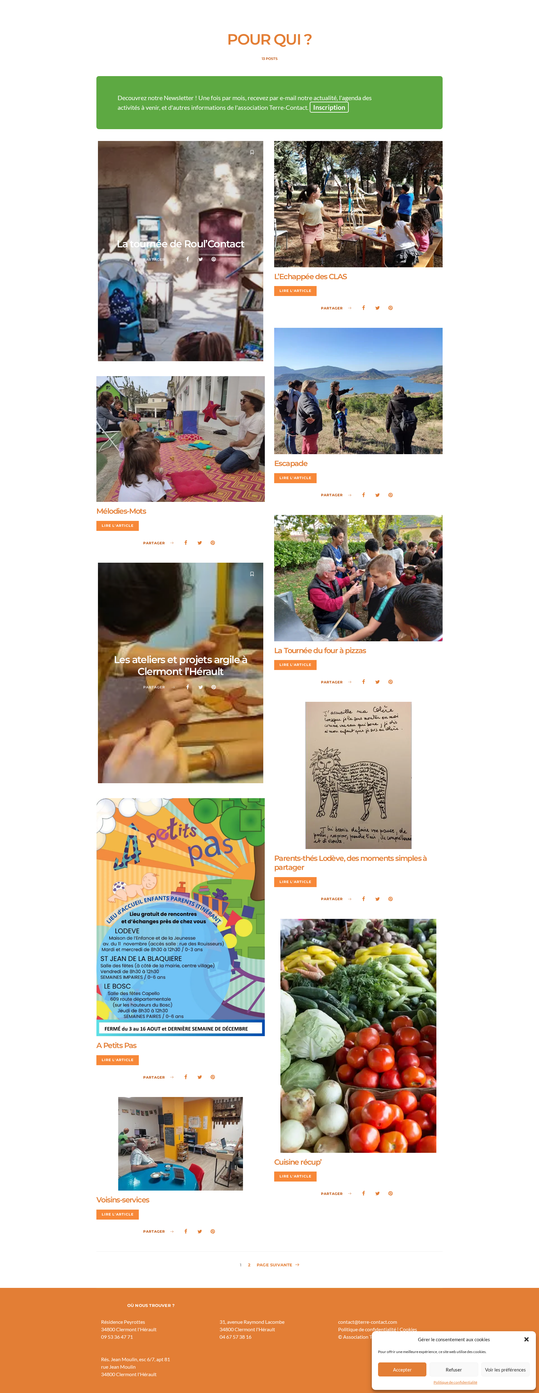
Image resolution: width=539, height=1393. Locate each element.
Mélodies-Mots (121, 511)
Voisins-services (122, 1199)
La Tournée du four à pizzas (320, 650)
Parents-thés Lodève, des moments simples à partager (350, 863)
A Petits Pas (116, 1045)
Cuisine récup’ (298, 1162)
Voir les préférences (505, 1369)
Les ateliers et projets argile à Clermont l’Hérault (180, 665)
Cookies (408, 1329)
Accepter (402, 1369)
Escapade (290, 463)
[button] (526, 1339)
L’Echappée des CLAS (310, 276)
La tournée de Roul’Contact (180, 244)
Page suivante (275, 1264)
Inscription (329, 107)
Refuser (454, 1369)
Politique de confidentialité (455, 1382)
